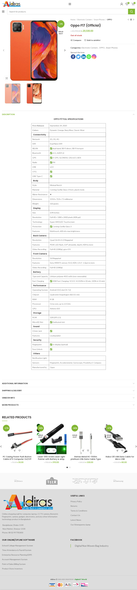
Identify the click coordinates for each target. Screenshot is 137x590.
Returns (74, 506)
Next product (133, 19)
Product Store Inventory (12, 568)
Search (131, 11)
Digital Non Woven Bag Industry (92, 545)
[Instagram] (94, 56)
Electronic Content (84, 20)
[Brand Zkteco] (18, 481)
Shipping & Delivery (12, 390)
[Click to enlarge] (6, 78)
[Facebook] (73, 56)
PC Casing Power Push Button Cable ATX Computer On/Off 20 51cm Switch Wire (17, 459)
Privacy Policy (76, 501)
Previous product (128, 19)
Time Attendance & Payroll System (16, 550)
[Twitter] (78, 56)
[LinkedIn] (83, 56)
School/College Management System (17, 545)
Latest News (76, 520)
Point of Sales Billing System (14, 564)
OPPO (109, 20)
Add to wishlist (93, 40)
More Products (10, 405)
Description (8, 114)
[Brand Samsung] (118, 481)
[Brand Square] (85, 481)
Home (73, 20)
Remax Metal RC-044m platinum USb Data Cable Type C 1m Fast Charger (86, 459)
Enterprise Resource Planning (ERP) (17, 555)
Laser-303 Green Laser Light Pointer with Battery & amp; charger (51, 459)
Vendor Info (8, 397)
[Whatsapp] (88, 56)
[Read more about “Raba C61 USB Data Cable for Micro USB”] (117, 450)
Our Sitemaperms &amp (80, 524)
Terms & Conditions (79, 511)
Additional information (15, 383)
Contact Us (75, 515)
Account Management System (14, 559)
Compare (77, 40)
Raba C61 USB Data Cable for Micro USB (120, 457)
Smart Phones (99, 20)
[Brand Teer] (51, 481)
